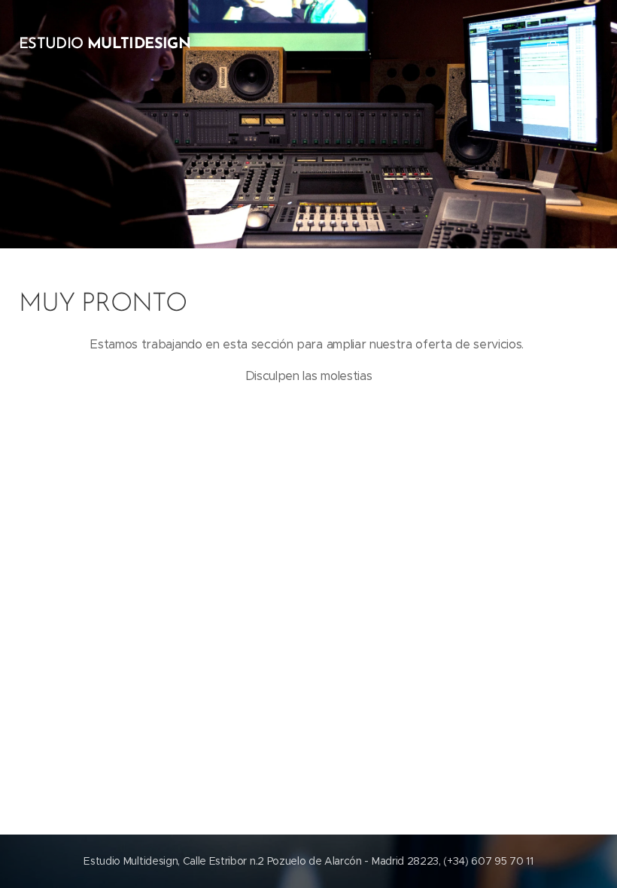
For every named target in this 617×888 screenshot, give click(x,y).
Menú (583, 49)
